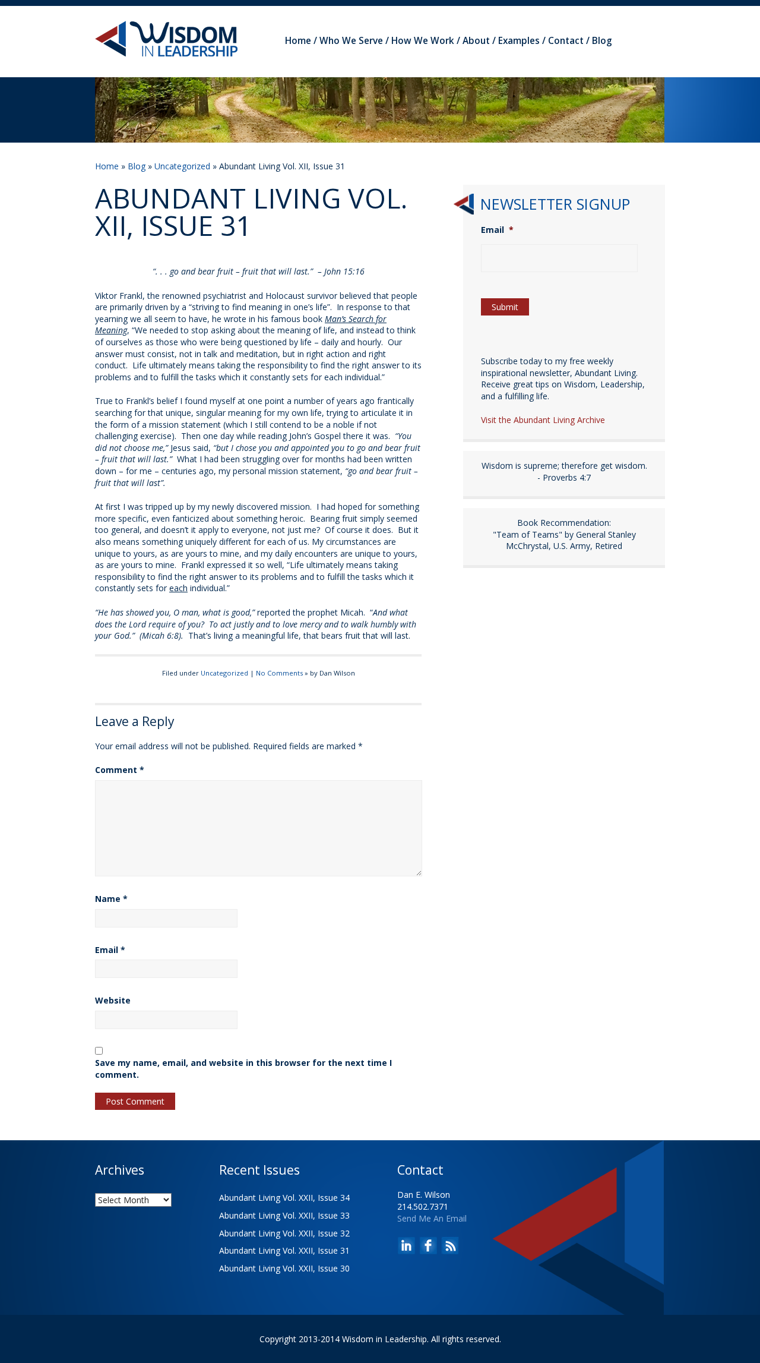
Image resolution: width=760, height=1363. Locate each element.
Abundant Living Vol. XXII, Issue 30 (284, 1268)
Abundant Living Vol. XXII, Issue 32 (284, 1233)
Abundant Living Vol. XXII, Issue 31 (284, 1250)
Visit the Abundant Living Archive (543, 419)
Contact (566, 40)
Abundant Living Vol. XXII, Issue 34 (284, 1197)
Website (113, 1000)
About (476, 40)
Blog (602, 40)
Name (111, 898)
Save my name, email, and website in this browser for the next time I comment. (243, 1068)
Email (110, 949)
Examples (519, 40)
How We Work (422, 40)
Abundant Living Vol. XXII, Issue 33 (284, 1215)
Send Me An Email (432, 1218)
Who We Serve (351, 40)
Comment (119, 769)
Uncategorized (182, 166)
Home (298, 40)
